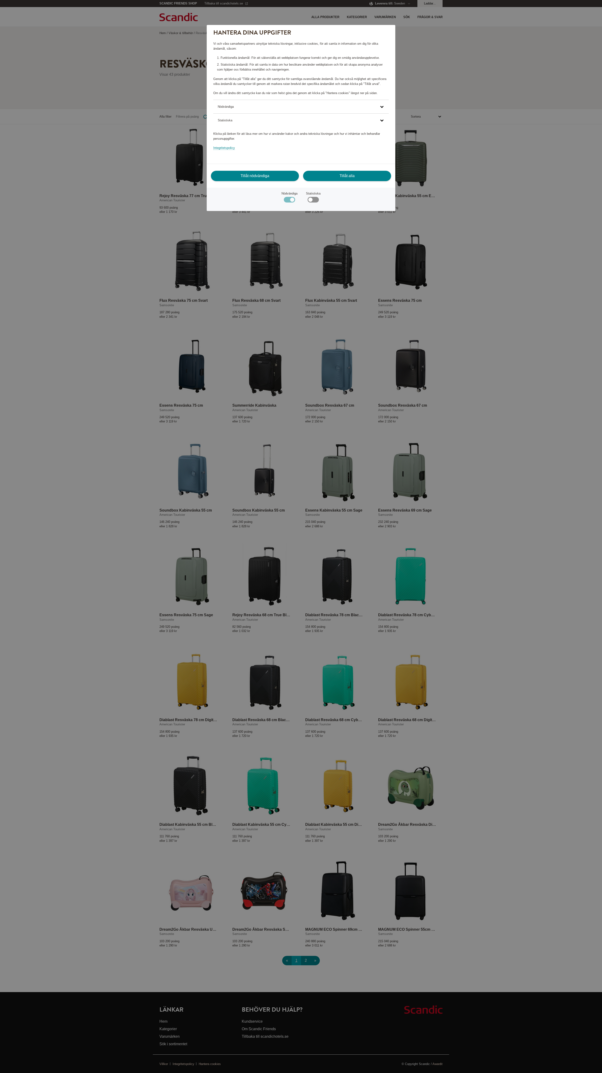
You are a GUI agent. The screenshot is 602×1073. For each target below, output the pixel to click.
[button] (300, 106)
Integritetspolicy (224, 148)
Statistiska (313, 193)
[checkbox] (313, 201)
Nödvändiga (289, 193)
